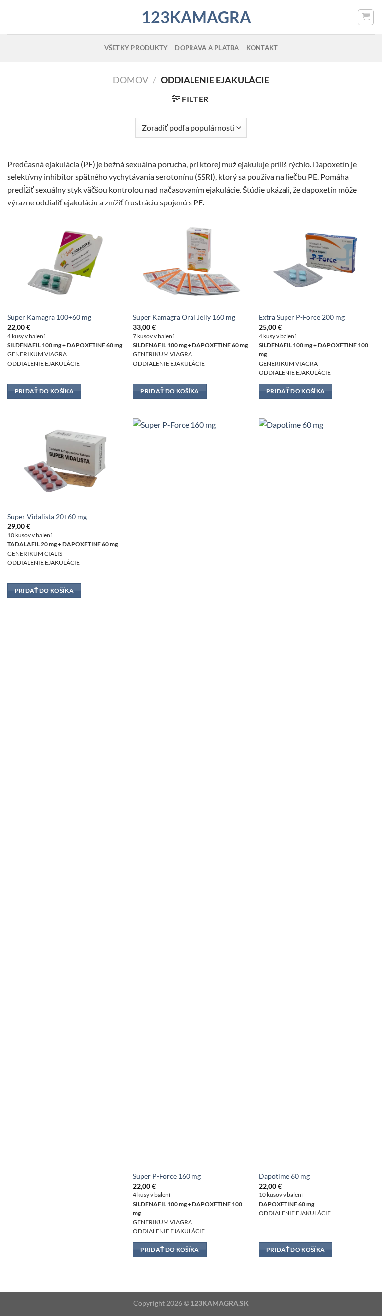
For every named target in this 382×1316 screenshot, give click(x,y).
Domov (130, 79)
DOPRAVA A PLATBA (207, 48)
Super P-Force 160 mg (167, 1176)
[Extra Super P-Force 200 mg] (317, 262)
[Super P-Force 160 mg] (191, 791)
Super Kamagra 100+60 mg (49, 317)
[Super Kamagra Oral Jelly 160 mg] (191, 262)
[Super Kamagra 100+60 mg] (65, 262)
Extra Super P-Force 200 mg (302, 317)
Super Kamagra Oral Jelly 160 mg (184, 317)
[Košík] (366, 17)
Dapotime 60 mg (284, 1176)
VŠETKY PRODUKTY (136, 48)
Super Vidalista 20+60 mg (47, 516)
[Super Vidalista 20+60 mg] (65, 462)
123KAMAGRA (191, 17)
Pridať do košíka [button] (44, 391)
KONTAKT (262, 48)
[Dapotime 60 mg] (317, 791)
